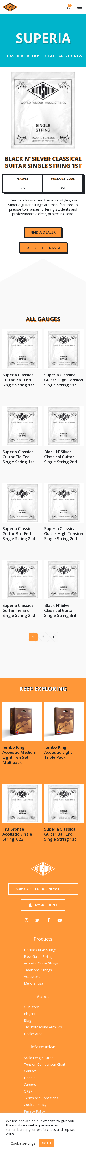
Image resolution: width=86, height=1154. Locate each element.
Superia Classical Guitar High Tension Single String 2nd (63, 533)
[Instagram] (26, 920)
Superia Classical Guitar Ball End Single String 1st (18, 380)
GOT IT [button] (46, 1143)
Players (29, 1013)
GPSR (28, 1091)
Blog (27, 1020)
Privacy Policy (34, 1111)
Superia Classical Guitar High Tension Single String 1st (63, 380)
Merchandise (34, 983)
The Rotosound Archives (43, 1027)
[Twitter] (37, 920)
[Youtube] (59, 920)
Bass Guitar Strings (38, 956)
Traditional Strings (38, 970)
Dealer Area (33, 1033)
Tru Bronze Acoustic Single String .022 (17, 834)
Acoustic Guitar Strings (41, 963)
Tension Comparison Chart (44, 1064)
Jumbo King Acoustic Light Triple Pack (58, 752)
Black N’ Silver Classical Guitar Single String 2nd (60, 456)
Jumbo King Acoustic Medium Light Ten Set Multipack (19, 754)
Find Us (29, 1078)
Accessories (33, 976)
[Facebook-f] (48, 920)
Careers (30, 1084)
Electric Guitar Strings (40, 950)
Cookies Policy (35, 1104)
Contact (30, 1071)
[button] (80, 7)
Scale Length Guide (39, 1057)
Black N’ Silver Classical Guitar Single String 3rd (60, 610)
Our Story (31, 1007)
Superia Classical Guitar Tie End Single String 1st (18, 456)
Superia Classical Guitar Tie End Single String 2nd (18, 610)
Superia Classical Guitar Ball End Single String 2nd (18, 533)
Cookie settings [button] (23, 1143)
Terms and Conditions (41, 1098)
